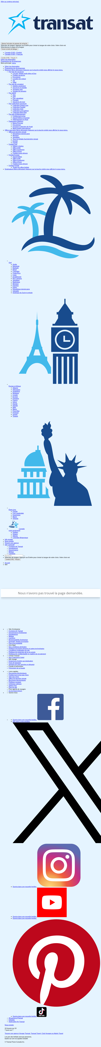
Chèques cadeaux (15, 684)
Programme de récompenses (11, 61)
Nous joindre (9, 541)
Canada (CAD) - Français (14, 54)
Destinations (35, 169)
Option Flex (13, 685)
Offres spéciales (36, 130)
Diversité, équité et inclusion (18, 641)
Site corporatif (9, 545)
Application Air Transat (16, 1022)
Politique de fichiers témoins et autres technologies (26, 648)
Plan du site (13, 687)
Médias (11, 636)
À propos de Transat (16, 631)
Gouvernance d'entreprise (18, 633)
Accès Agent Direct (15, 691)
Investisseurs (13, 634)
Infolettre (12, 1020)
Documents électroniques (18, 673)
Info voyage (9, 539)
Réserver (34, 70)
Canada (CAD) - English (13, 52)
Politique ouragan (15, 682)
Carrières (12, 638)
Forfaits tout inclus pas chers (19, 675)
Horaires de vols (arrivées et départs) (21, 664)
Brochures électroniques (17, 680)
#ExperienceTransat (16, 1018)
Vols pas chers (14, 677)
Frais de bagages (15, 663)
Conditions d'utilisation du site (19, 650)
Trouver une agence (12, 543)
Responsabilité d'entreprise (18, 640)
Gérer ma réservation (8, 59)
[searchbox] (14, 556)
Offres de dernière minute (17, 678)
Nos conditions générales (18, 647)
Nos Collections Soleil (16, 657)
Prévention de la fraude (17, 668)
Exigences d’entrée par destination (21, 661)
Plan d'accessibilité (15, 643)
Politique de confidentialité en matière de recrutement (27, 654)
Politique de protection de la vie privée (22, 652)
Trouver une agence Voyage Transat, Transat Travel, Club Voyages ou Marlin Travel (34, 1033)
